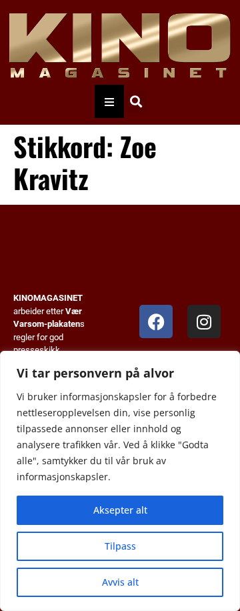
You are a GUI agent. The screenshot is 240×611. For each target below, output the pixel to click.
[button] (136, 102)
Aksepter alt (120, 510)
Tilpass (120, 546)
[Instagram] (204, 321)
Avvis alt (120, 582)
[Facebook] (156, 321)
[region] (120, 481)
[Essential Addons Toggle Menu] (109, 101)
